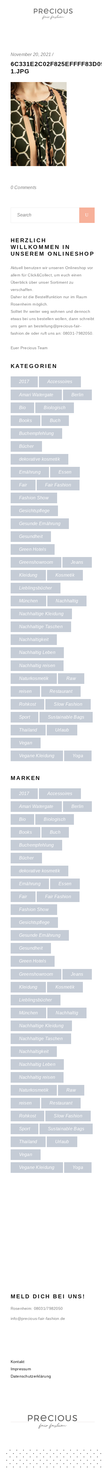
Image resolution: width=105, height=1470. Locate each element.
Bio (22, 407)
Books (25, 420)
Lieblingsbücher (35, 588)
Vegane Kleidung (37, 755)
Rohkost (27, 704)
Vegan (25, 742)
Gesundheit (31, 536)
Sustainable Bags (66, 717)
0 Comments (24, 187)
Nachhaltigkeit (34, 639)
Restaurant (61, 691)
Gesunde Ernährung (40, 523)
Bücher (26, 446)
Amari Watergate (36, 394)
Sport (24, 717)
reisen (25, 691)
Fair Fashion (58, 485)
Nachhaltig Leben (37, 652)
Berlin (77, 394)
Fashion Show (34, 497)
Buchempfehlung (36, 433)
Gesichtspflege (34, 510)
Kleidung (28, 575)
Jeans (77, 562)
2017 (24, 381)
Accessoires (60, 381)
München (28, 600)
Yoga (78, 755)
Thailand (28, 730)
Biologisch (55, 407)
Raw (71, 678)
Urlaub (62, 730)
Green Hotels (32, 549)
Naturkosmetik (34, 678)
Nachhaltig (67, 600)
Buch (55, 420)
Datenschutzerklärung (31, 1376)
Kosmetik (64, 575)
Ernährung (30, 472)
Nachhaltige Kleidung (41, 613)
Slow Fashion (68, 704)
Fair (23, 485)
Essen (65, 472)
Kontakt (18, 1361)
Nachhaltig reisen (37, 665)
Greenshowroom (36, 562)
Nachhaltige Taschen (41, 626)
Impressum (21, 1369)
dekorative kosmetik (39, 459)
